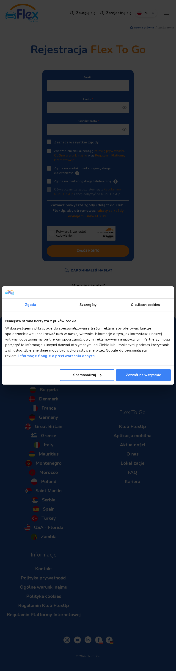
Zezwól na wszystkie (143, 375)
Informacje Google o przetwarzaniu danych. (56, 356)
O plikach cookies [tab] (145, 304)
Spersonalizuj (84, 375)
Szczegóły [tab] (88, 304)
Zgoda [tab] (30, 304)
